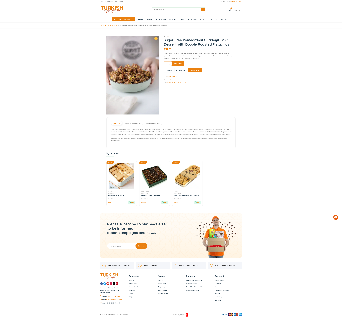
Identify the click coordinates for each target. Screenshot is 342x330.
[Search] (203, 9)
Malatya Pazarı (177, 193)
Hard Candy (218, 297)
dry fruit (168, 82)
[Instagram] (111, 283)
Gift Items (218, 300)
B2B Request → (195, 70)
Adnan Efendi (144, 193)
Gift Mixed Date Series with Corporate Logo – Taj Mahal (151, 196)
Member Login (162, 283)
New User (160, 280)
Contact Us (132, 290)
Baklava (217, 293)
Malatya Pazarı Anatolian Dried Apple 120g (187, 196)
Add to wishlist (181, 70)
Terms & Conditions (134, 287)
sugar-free (182, 82)
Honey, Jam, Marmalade (222, 290)
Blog (130, 297)
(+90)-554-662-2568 (235, 1)
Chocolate (218, 283)
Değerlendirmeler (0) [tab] (133, 123)
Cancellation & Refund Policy (194, 287)
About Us (103, 1)
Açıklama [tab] (116, 123)
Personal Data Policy (192, 290)
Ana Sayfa (104, 25)
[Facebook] (101, 283)
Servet (170, 37)
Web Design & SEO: (179, 315)
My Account (110, 1)
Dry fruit (112, 25)
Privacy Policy (133, 283)
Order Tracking (119, 1)
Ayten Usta (111, 193)
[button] (131, 202)
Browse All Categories (123, 19)
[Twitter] (104, 283)
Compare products (163, 293)
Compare (169, 70)
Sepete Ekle (178, 63)
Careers (131, 293)
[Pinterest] (117, 283)
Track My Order (162, 290)
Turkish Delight (219, 280)
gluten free (175, 82)
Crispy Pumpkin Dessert (116, 195)
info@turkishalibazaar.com (114, 299)
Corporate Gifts (145, 191)
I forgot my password (164, 287)
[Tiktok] (114, 283)
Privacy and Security (192, 283)
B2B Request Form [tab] (153, 123)
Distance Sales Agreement (194, 280)
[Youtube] (107, 283)
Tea (216, 287)
